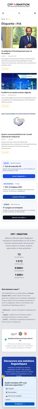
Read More (5, 69)
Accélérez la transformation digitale (16, 92)
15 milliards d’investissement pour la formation (16, 52)
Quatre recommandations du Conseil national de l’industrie (16, 135)
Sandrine (3, 56)
